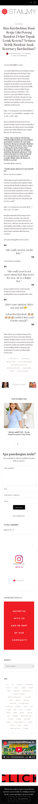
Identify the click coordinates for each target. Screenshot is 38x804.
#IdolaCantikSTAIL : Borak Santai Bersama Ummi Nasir (19, 433)
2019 (7, 684)
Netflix (22, 713)
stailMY (8, 722)
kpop (25, 706)
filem (8, 691)
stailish (19, 719)
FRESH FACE (16, 691)
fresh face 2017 (27, 691)
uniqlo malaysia (15, 728)
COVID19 (16, 687)
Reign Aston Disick (22, 371)
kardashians (25, 358)
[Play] (4, 757)
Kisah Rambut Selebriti (25, 362)
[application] (19, 749)
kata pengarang (24, 703)
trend (19, 725)
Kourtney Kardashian (13, 368)
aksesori (19, 684)
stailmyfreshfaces (19, 722)
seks (8, 716)
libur (9, 709)
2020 (12, 684)
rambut (12, 371)
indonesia (26, 700)
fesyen (31, 687)
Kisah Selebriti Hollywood (19, 365)
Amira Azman (16, 53)
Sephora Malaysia (26, 716)
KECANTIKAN (19, 24)
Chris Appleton (13, 358)
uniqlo (26, 725)
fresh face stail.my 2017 (15, 697)
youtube (25, 728)
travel (12, 725)
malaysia (28, 709)
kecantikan (9, 706)
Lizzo (21, 709)
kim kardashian (11, 362)
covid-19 (8, 687)
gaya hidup (28, 697)
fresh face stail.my (19, 694)
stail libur (27, 719)
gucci (11, 700)
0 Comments (27, 53)
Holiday (18, 700)
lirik (15, 709)
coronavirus (29, 684)
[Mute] (30, 757)
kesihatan (18, 706)
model (9, 713)
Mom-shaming (27, 368)
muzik (15, 713)
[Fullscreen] (34, 757)
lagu (31, 706)
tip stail (30, 722)
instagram (13, 703)
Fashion (23, 687)
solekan (11, 719)
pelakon (29, 713)
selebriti (15, 716)
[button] (12, 444)
